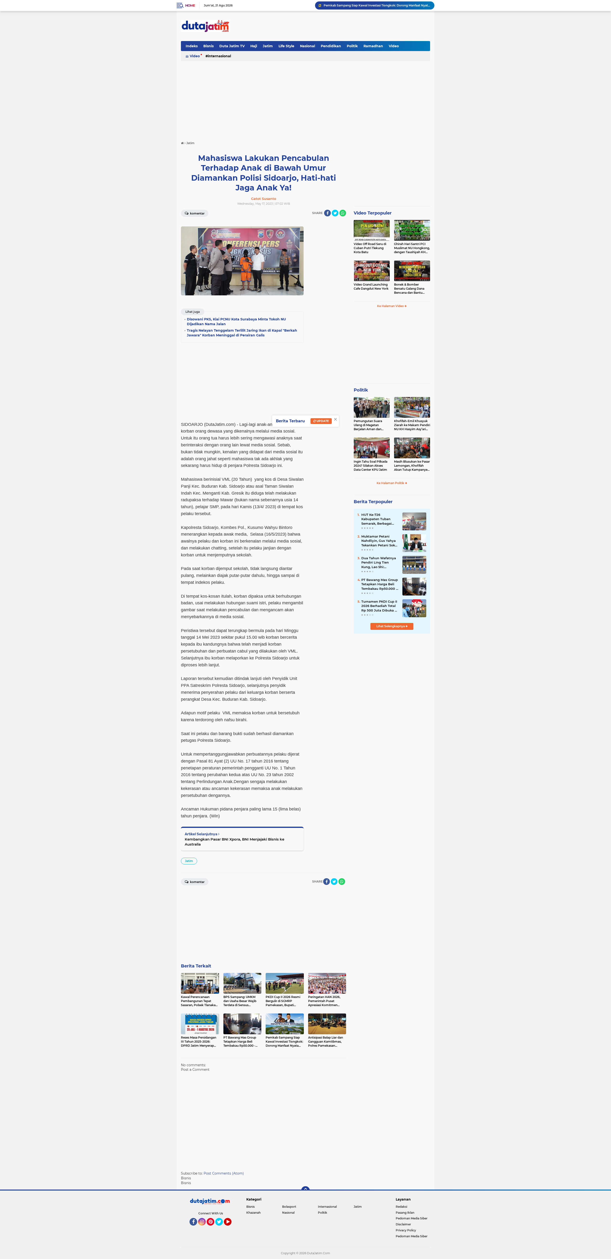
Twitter (221, 1228)
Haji (253, 46)
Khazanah (253, 1212)
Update (322, 421)
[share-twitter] (335, 213)
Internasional (219, 56)
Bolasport (289, 1206)
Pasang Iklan (405, 1212)
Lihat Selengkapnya (391, 626)
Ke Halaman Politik (391, 483)
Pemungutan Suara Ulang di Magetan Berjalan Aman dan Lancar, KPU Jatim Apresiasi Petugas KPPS (371, 425)
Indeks (192, 46)
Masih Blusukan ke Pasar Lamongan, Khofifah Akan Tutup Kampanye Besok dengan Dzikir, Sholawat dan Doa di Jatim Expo (412, 466)
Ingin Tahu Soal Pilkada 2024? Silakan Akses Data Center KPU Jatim (370, 465)
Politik (352, 46)
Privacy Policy (406, 1230)
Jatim (268, 46)
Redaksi (401, 1206)
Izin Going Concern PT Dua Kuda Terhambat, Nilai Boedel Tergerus (371, 5)
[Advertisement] (343, 26)
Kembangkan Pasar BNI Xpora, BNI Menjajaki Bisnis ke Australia (234, 841)
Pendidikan (331, 46)
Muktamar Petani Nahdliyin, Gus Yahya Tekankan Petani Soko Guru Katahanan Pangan (379, 540)
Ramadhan (373, 46)
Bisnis (208, 46)
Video (394, 46)
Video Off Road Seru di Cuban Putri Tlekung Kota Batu (370, 248)
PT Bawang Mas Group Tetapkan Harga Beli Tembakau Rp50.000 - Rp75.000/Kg (379, 584)
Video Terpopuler (373, 213)
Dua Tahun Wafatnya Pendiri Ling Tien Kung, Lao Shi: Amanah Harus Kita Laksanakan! (378, 562)
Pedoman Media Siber (411, 1218)
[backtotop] (305, 1190)
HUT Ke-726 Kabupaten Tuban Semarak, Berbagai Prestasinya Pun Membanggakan (376, 519)
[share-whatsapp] (342, 213)
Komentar (197, 213)
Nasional (307, 46)
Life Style (286, 46)
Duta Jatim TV (232, 46)
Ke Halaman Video (391, 306)
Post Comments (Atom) (224, 1173)
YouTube (231, 1228)
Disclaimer (403, 1224)
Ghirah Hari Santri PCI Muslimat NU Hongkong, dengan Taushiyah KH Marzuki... (412, 248)
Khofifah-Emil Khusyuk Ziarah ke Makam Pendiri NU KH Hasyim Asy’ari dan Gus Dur (412, 425)
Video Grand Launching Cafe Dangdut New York (371, 286)
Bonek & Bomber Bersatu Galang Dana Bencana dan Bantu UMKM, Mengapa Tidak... (411, 289)
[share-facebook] (327, 213)
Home (190, 5)
